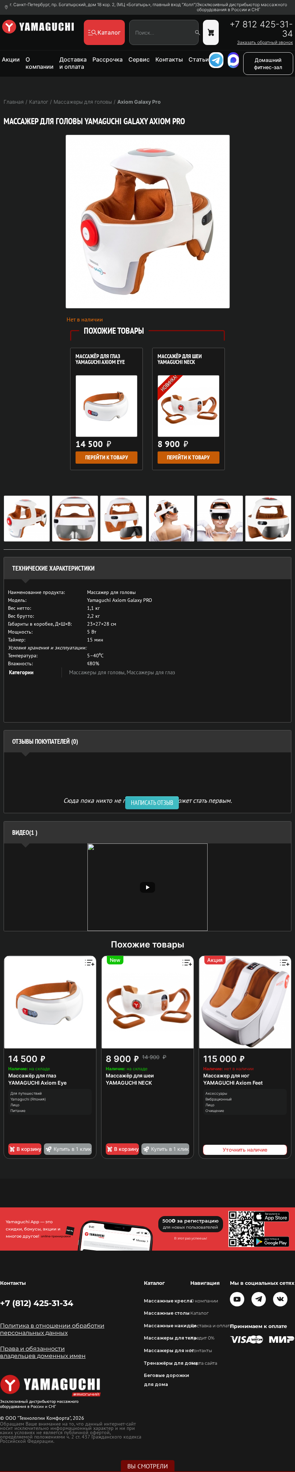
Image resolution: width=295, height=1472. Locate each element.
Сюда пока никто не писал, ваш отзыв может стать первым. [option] (147, 800)
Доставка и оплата (73, 63)
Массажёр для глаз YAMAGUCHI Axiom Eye (100, 360)
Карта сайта (203, 1363)
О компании (40, 63)
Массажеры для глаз (151, 672)
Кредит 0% (202, 1338)
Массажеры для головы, (98, 672)
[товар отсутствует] (211, 32)
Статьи (199, 59)
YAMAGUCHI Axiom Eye (37, 1083)
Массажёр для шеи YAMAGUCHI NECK (180, 360)
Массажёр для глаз (32, 1075)
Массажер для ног (226, 1075)
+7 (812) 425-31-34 (36, 1303)
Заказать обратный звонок (265, 42)
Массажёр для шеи (130, 1075)
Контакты (169, 59)
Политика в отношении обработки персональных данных (52, 1329)
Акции (11, 59)
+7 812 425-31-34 (261, 29)
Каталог (199, 1313)
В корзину (29, 1149)
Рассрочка (107, 59)
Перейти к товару (106, 457)
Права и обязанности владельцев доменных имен (43, 1352)
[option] (147, 887)
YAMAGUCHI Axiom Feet (233, 1083)
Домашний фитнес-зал (268, 63)
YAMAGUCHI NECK (129, 1083)
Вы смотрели (147, 1466)
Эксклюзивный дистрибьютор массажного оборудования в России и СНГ (242, 7)
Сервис (139, 59)
